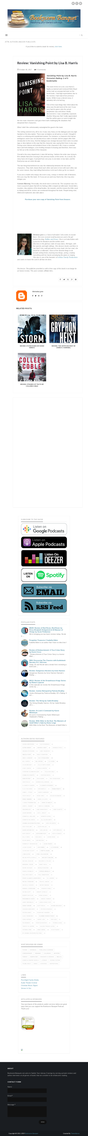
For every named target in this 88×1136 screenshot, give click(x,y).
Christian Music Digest (29, 985)
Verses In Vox (26, 988)
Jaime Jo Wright (47, 802)
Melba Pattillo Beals (29, 857)
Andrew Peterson (28, 751)
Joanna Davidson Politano (31, 823)
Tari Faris (54, 919)
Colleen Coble (50, 771)
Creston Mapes (45, 775)
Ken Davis (38, 837)
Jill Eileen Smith (46, 819)
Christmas (43, 963)
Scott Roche (41, 905)
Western (56, 953)
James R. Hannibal (44, 806)
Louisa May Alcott (28, 850)
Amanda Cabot (42, 747)
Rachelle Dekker (28, 885)
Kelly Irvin (26, 837)
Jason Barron (27, 813)
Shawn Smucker (56, 905)
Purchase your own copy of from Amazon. (48, 199)
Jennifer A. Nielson (28, 816)
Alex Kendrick (45, 744)
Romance (38, 953)
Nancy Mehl (43, 864)
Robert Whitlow (27, 895)
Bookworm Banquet (31, 1133)
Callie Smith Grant (44, 765)
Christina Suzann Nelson (30, 771)
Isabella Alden (42, 799)
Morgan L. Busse (27, 864)
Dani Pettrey (26, 778)
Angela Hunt (26, 754)
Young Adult (26, 963)
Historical (33, 950)
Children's (47, 953)
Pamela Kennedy (27, 871)
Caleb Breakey (27, 765)
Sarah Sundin (26, 905)
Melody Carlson (47, 857)
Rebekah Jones (46, 888)
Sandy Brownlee (28, 902)
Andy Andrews (45, 751)
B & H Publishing (43, 758)
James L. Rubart (27, 806)
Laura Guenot (27, 847)
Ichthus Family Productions (68, 257)
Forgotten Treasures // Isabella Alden (43, 640)
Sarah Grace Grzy (45, 902)
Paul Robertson (43, 874)
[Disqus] (47, 424)
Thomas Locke (57, 923)
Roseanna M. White (28, 899)
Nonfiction (34, 956)
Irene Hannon (27, 799)
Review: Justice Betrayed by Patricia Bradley (46, 691)
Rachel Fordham (27, 881)
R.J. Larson (50, 878)
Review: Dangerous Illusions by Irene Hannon (47, 671)
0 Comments (41, 70)
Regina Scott (26, 892)
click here (58, 46)
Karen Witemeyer (28, 830)
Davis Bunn (40, 778)
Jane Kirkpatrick (41, 809)
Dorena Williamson (42, 782)
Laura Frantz (47, 844)
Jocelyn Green (51, 823)
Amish (35, 963)
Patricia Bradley (44, 871)
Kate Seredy (26, 833)
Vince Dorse (41, 929)
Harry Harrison (43, 792)
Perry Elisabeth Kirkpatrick (31, 878)
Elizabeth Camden (28, 785)
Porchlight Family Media (30, 980)
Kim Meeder (40, 840)
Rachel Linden (44, 881)
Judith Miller (42, 826)
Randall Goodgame (28, 888)
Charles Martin (42, 768)
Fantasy (25, 956)
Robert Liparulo (42, 892)
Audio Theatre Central (29, 983)
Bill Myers (39, 761)
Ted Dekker (26, 923)
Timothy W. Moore (28, 926)
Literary (44, 960)
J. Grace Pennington (29, 802)
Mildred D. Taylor (45, 861)
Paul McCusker (27, 874)
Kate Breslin (57, 830)
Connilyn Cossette (28, 775)
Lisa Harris (41, 847)
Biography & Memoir (47, 956)
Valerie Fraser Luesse (47, 926)
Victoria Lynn (26, 929)
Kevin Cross (51, 837)
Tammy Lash (41, 919)
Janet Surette (57, 809)
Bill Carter (26, 761)
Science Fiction (55, 960)
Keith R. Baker (56, 833)
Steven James (26, 912)
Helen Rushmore (55, 795)
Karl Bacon (44, 830)
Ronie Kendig (43, 895)
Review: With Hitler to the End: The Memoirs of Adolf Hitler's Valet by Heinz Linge (47, 722)
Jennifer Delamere (28, 819)
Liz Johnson (54, 847)
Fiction (24, 950)
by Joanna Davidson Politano (32, 933)
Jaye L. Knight (41, 813)
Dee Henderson (55, 778)
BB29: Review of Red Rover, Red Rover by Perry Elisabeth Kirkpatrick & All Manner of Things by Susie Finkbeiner (46, 630)
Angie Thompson (42, 754)
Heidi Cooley (26, 795)
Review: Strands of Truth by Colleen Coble (32, 385)
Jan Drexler (26, 809)
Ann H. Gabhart (27, 758)
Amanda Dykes (57, 747)
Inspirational (54, 963)
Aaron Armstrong (28, 744)
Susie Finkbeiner (27, 916)
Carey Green (26, 768)
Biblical (59, 956)
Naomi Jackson (27, 868)
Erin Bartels (42, 789)
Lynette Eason (44, 850)
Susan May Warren (43, 912)
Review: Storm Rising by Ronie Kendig (32, 347)
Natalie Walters (43, 868)
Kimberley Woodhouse (30, 844)
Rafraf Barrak (44, 885)
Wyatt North (55, 929)
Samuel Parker (46, 899)
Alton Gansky (26, 747)
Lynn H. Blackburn (42, 854)
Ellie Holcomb (27, 789)
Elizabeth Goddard (46, 785)
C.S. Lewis (52, 761)
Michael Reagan (27, 861)
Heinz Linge (40, 795)
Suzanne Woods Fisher (46, 916)
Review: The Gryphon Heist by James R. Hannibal (64, 347)
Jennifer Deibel (46, 816)
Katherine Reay (41, 833)
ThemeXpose (75, 1133)
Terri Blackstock (41, 923)
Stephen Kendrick (46, 909)
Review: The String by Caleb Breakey (43, 701)
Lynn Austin (26, 854)
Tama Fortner (26, 919)
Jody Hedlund (27, 826)
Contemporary (27, 953)
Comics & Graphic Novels (30, 960)
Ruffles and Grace (51, 239)
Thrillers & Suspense (46, 950)
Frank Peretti (56, 789)
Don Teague (26, 782)
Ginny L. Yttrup (27, 792)
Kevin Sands (26, 840)
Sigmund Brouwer (28, 909)
